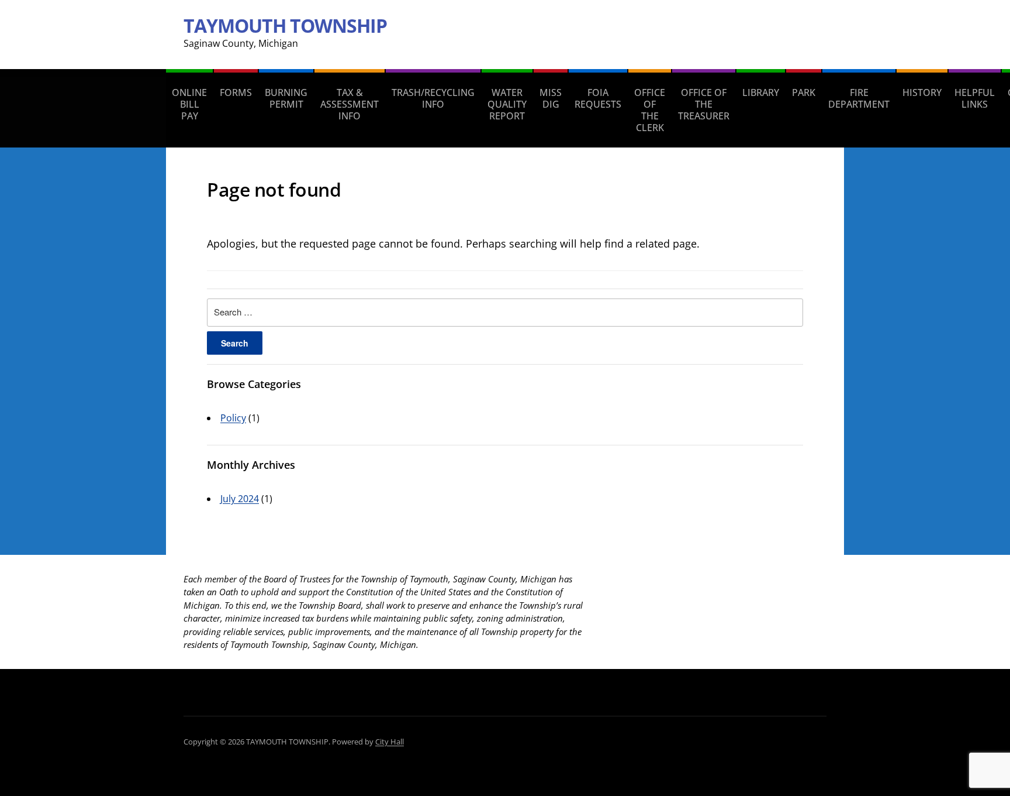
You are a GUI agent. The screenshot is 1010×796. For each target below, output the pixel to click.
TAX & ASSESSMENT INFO (349, 104)
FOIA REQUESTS (598, 98)
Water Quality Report (507, 104)
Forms (236, 92)
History (922, 92)
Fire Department (859, 98)
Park (803, 92)
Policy (233, 417)
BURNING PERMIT (286, 98)
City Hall (389, 741)
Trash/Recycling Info (433, 98)
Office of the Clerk (649, 110)
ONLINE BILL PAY (189, 104)
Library (760, 92)
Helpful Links (974, 98)
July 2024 (239, 498)
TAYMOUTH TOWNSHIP (285, 26)
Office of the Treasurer (703, 104)
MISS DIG (550, 98)
